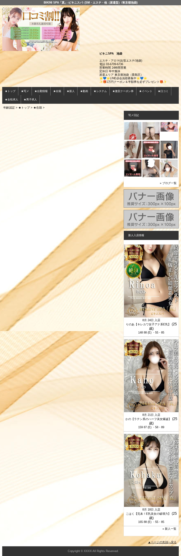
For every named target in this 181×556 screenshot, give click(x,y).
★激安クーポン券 (123, 91)
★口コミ (163, 91)
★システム (100, 91)
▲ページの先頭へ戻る (162, 542)
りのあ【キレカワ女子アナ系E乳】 (148, 324)
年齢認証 (9, 107)
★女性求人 (11, 99)
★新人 (71, 91)
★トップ (10, 91)
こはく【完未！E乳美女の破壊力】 (148, 513)
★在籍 (57, 91)
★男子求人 (30, 99)
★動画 (84, 91)
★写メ (25, 91)
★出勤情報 (41, 91)
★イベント (145, 91)
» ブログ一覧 (168, 183)
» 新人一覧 (169, 528)
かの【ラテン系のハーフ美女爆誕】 (148, 419)
